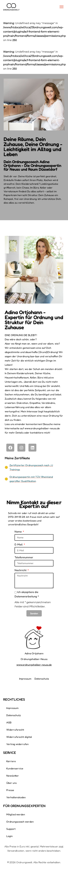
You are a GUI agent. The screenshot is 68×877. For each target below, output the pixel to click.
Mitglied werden (15, 814)
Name (18, 531)
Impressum (25, 678)
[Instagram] (21, 448)
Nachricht (21, 570)
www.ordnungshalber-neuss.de (34, 664)
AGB (8, 722)
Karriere (11, 761)
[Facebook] (10, 448)
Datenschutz (41, 678)
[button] (61, 6)
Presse (10, 790)
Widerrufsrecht (15, 729)
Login (9, 836)
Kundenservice (14, 768)
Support (10, 828)
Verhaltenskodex (16, 797)
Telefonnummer (24, 557)
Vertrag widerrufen (17, 744)
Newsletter (12, 775)
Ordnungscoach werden (20, 821)
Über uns (11, 782)
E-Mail (19, 544)
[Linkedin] (32, 448)
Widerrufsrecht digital (19, 736)
